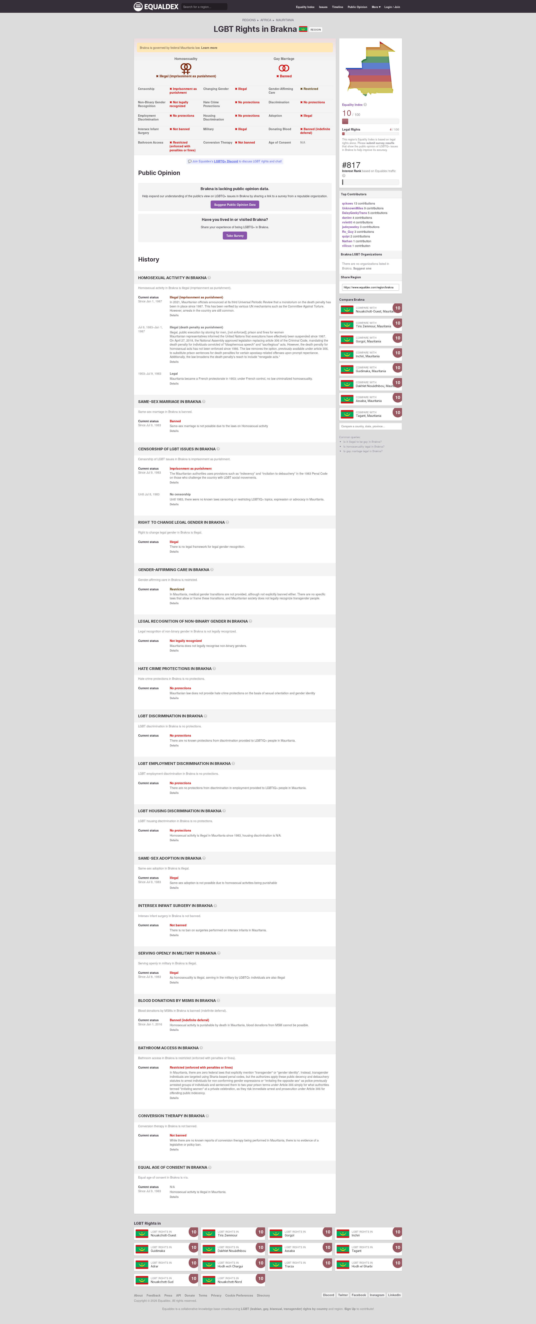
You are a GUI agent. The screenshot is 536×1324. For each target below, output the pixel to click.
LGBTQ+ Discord (226, 161)
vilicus (347, 246)
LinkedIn (394, 1295)
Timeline (337, 7)
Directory (263, 1295)
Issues (323, 7)
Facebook (359, 1295)
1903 (141, 373)
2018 (189, 340)
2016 (158, 1024)
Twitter (343, 1295)
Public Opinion (357, 7)
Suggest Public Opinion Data (235, 204)
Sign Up (350, 1309)
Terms (203, 1295)
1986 (235, 348)
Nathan (347, 241)
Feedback (154, 1295)
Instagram (377, 1295)
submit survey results (380, 143)
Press (168, 1295)
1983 (149, 327)
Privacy (216, 1295)
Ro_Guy (348, 231)
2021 (176, 302)
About (138, 1295)
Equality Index (305, 7)
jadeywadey (350, 227)
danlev (347, 217)
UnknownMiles (352, 208)
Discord (328, 1295)
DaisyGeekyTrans (354, 213)
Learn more (209, 47)
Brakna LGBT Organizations (361, 254)
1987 (158, 301)
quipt (346, 236)
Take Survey (235, 235)
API (178, 1295)
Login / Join (392, 7)
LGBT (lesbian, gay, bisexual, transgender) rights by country (284, 1309)
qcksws (347, 203)
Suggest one (362, 268)
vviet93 (347, 222)
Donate (190, 1295)
